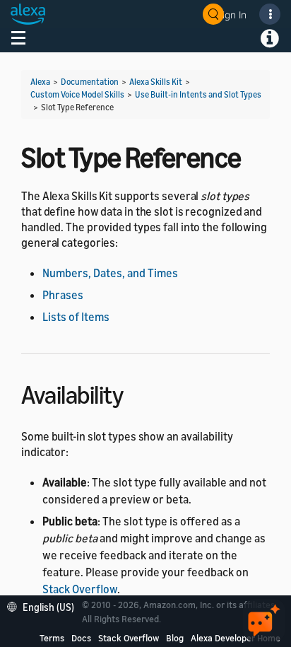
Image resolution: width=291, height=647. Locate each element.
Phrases (62, 295)
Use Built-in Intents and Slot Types (198, 94)
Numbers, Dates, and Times (110, 273)
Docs (81, 637)
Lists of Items (75, 317)
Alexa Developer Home (235, 637)
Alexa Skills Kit (155, 81)
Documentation (90, 81)
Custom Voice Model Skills (77, 94)
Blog (175, 637)
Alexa (40, 81)
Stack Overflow (79, 589)
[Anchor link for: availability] (135, 392)
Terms (52, 637)
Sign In (232, 14)
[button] (44, 606)
